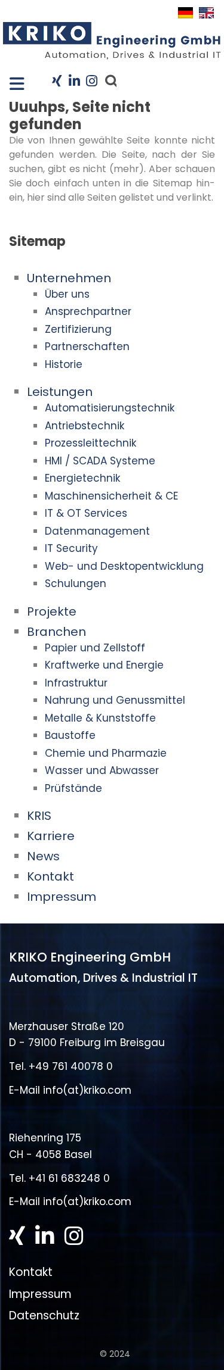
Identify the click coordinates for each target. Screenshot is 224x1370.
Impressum (40, 1294)
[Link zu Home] (112, 40)
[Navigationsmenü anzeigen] (11, 80)
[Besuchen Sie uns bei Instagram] (90, 81)
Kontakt (31, 1272)
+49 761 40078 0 (71, 1066)
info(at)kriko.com (87, 1090)
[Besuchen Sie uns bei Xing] (56, 81)
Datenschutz (44, 1315)
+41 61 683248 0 (69, 1178)
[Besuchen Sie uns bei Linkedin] (74, 81)
